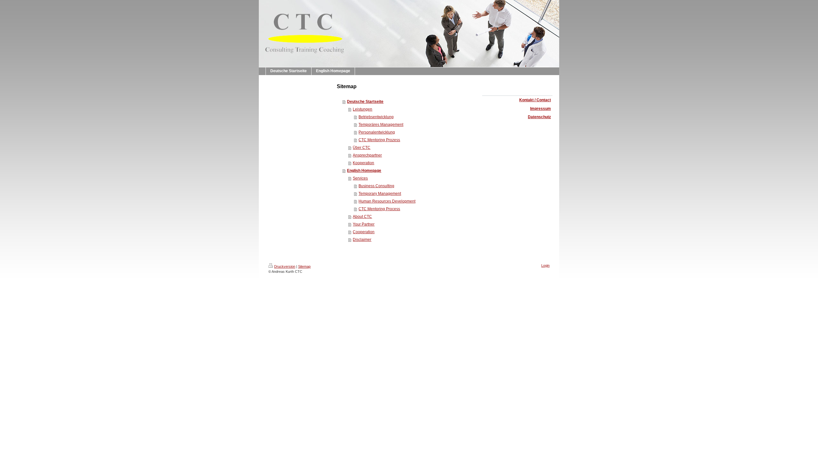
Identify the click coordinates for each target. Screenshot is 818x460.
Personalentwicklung (377, 132)
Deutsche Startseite (365, 101)
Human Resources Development (387, 201)
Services (360, 178)
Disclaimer (362, 239)
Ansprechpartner (367, 155)
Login (545, 265)
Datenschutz (539, 117)
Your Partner (363, 224)
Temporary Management (380, 193)
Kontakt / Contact (535, 100)
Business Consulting (376, 186)
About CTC (362, 216)
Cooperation (363, 232)
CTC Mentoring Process (379, 209)
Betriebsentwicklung (376, 117)
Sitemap (304, 266)
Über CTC (361, 147)
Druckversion (284, 266)
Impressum (540, 108)
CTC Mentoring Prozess (379, 140)
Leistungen (362, 109)
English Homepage (364, 170)
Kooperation (363, 163)
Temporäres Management (381, 124)
